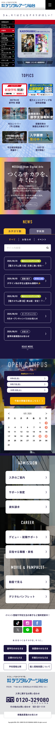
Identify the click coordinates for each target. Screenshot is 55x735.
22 (40, 436)
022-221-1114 (39, 707)
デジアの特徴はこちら (30, 204)
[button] (47, 248)
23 (46, 436)
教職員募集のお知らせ (27, 715)
